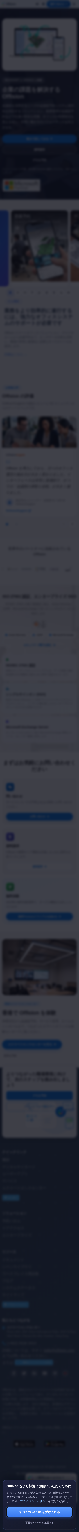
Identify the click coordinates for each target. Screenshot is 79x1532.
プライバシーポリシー (34, 1501)
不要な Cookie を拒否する (39, 1522)
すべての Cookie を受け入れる (39, 1512)
